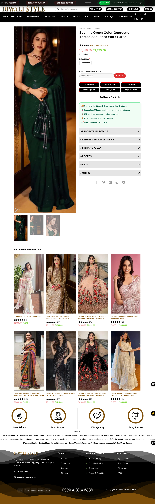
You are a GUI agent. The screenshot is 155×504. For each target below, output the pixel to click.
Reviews (64, 468)
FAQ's (120, 473)
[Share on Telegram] (124, 182)
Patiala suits (150, 439)
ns (131, 443)
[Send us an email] (82, 490)
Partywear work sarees (60, 439)
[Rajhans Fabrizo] (135, 14)
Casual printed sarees (42, 439)
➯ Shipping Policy (91, 147)
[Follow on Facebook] (64, 490)
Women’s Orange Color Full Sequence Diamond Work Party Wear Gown (93, 317)
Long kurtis (51, 443)
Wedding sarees (77, 439)
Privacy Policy (95, 458)
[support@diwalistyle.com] (140, 14)
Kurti (87, 17)
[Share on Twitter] (104, 182)
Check (120, 76)
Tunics (42, 443)
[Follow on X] (73, 490)
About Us (65, 458)
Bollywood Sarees (69, 435)
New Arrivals (17, 17)
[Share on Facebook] (97, 182)
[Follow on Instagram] (69, 490)
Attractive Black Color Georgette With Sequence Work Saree (60, 394)
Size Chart (122, 468)
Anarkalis (141, 439)
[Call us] (86, 490)
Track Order (123, 463)
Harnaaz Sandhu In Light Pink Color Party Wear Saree (124, 317)
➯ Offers (85, 173)
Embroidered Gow (122, 443)
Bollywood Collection (17, 439)
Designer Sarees (93, 28)
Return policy (95, 468)
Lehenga (76, 17)
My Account (123, 458)
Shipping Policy (96, 463)
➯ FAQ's (84, 164)
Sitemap (77, 431)
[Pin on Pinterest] (117, 182)
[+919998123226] (137, 19)
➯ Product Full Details (94, 131)
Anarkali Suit (33, 17)
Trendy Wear (125, 17)
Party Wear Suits (85, 435)
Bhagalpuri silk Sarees (103, 435)
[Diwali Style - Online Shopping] (26, 9)
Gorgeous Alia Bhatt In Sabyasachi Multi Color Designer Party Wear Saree (29, 394)
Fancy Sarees (103, 439)
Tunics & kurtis (121, 435)
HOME (5, 17)
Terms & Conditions (97, 473)
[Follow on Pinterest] (91, 490)
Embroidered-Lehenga (103, 443)
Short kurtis (62, 443)
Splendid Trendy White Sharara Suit (27, 316)
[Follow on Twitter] (78, 490)
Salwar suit (50, 17)
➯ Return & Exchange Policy (97, 139)
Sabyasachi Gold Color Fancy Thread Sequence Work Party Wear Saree (60, 317)
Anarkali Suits (130, 439)
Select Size (84, 59)
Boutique (110, 17)
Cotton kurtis (87, 443)
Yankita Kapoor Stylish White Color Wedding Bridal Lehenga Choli (124, 394)
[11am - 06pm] (145, 14)
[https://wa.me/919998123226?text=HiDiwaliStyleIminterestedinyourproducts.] (142, 19)
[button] (114, 9)
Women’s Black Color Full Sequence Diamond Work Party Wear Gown (92, 394)
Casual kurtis (74, 443)
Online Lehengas (53, 435)
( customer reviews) (99, 45)
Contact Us (65, 463)
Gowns (97, 17)
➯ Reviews (86, 156)
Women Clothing (37, 435)
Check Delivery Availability (90, 71)
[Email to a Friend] (110, 182)
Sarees (64, 17)
